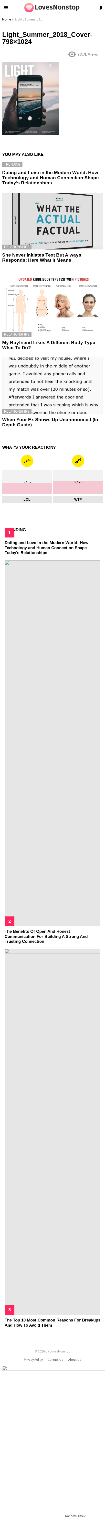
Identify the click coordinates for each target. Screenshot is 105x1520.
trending (12, 164)
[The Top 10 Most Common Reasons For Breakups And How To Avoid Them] (52, 1132)
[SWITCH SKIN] (101, 7)
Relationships (17, 247)
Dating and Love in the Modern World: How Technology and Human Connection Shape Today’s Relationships (50, 178)
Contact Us (55, 1359)
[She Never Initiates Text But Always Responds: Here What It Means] (52, 221)
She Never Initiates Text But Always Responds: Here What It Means (41, 257)
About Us (74, 1359)
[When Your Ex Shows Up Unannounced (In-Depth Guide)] (52, 386)
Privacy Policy (33, 1359)
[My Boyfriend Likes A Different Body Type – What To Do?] (52, 303)
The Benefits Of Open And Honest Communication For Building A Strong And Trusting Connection (46, 936)
